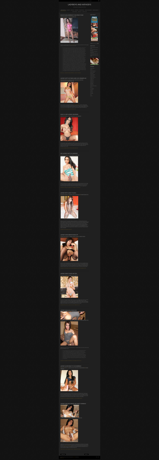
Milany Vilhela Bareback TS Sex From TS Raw (71, 15)
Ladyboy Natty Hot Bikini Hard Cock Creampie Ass (73, 78)
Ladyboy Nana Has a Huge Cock (68, 310)
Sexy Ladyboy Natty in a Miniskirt (69, 153)
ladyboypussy (92, 84)
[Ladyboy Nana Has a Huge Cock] (72, 311)
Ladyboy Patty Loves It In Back (68, 193)
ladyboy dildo (79, 11)
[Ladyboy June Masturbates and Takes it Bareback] (69, 405)
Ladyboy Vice (91, 79)
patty (87, 194)
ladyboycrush (92, 82)
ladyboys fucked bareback (93, 85)
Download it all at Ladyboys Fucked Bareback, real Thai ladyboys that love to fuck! (70, 360)
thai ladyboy (77, 236)
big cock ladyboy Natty (76, 104)
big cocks (74, 194)
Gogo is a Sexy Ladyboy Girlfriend (69, 114)
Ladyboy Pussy (92, 78)
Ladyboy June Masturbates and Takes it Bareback (73, 403)
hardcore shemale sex (77, 194)
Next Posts (86, 454)
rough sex (91, 90)
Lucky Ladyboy (92, 88)
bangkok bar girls (70, 194)
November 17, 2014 (63, 236)
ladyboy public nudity (92, 77)
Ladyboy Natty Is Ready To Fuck (94, 53)
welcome (91, 95)
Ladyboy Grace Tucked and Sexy (68, 273)
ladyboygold (71, 236)
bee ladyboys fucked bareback (84, 194)
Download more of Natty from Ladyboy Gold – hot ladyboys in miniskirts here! (70, 187)
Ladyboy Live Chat (84, 11)
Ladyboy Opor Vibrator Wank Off (69, 234)
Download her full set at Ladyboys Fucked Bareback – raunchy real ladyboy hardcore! (71, 398)
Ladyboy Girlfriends (92, 74)
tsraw (91, 94)
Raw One (66, 194)
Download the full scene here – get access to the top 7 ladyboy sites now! (70, 304)
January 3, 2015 (62, 194)
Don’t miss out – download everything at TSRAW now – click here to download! (70, 72)
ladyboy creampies (74, 11)
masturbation (74, 236)
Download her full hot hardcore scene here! (66, 229)
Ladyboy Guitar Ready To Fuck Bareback (70, 366)
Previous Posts (63, 454)
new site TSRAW (72, 44)
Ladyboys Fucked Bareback (67, 445)
